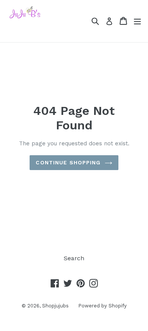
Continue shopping (68, 162)
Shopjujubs (55, 306)
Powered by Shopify (102, 306)
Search (74, 258)
